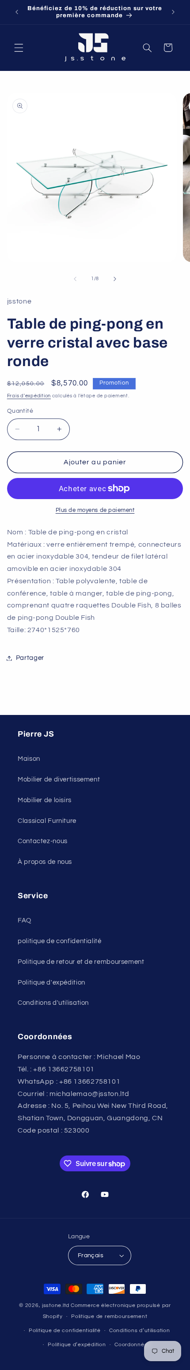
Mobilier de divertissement (59, 779)
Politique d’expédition (77, 1344)
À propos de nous (45, 862)
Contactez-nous (43, 841)
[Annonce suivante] (173, 12)
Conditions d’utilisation (139, 1330)
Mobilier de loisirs (45, 800)
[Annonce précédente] (17, 12)
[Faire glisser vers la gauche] (75, 279)
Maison (29, 758)
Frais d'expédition (29, 395)
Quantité (20, 411)
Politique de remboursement (109, 1316)
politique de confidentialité (60, 941)
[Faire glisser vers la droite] (115, 279)
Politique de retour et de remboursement (81, 962)
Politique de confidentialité (65, 1330)
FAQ (24, 920)
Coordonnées (132, 1344)
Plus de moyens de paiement (95, 510)
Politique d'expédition (51, 982)
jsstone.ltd (55, 1305)
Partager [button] (30, 658)
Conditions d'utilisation (53, 1003)
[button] (18, 47)
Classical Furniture (47, 821)
